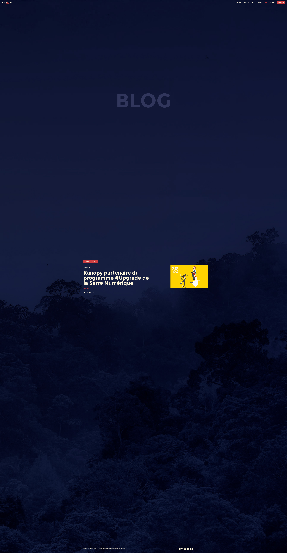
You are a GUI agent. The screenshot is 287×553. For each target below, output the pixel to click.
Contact (272, 2)
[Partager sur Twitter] (85, 292)
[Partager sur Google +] (93, 292)
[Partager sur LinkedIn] (90, 292)
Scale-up (246, 2)
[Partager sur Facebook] (87, 292)
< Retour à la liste (91, 261)
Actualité (86, 288)
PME (253, 2)
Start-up (238, 2)
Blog (266, 2)
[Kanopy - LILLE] (7, 2)
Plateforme (281, 2)
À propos (259, 2)
